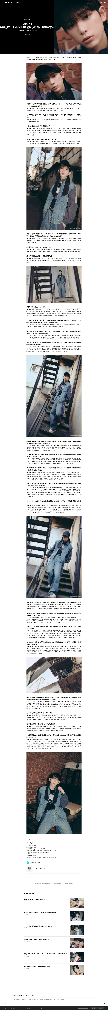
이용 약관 (14, 995)
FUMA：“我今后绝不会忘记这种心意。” (35, 899)
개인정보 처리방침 (20, 995)
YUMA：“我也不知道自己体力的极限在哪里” (36, 939)
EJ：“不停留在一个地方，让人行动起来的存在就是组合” (40, 912)
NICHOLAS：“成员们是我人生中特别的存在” (37, 966)
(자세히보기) (39, 1008)
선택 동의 (94, 1008)
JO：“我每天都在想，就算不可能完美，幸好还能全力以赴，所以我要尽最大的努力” (46, 953)
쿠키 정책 (27, 995)
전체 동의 (101, 1008)
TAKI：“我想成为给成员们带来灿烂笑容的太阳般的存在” (40, 926)
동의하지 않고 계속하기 (83, 1008)
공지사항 (32, 995)
